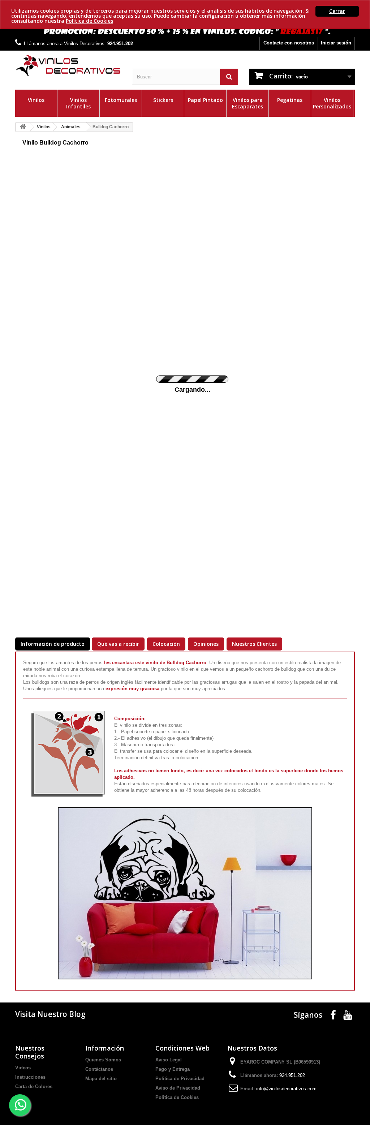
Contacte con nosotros (288, 43)
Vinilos (36, 99)
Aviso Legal (168, 1059)
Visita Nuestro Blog (50, 1014)
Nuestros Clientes (254, 643)
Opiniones (206, 643)
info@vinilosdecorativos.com (286, 1088)
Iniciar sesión (336, 43)
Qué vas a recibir (118, 643)
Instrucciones (30, 1077)
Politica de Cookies (177, 1097)
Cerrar (337, 11)
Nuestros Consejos (29, 1052)
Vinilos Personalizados (332, 103)
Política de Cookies (89, 20)
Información (104, 1048)
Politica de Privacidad (180, 1078)
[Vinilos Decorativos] (68, 66)
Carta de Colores (33, 1086)
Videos (23, 1067)
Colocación (166, 643)
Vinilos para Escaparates (247, 103)
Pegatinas (289, 99)
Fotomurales (121, 99)
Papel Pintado (205, 99)
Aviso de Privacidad (177, 1088)
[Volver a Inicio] (23, 127)
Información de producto (53, 643)
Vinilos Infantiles (78, 103)
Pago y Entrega (172, 1069)
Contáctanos (99, 1069)
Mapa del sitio (101, 1078)
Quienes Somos (103, 1059)
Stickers (163, 99)
